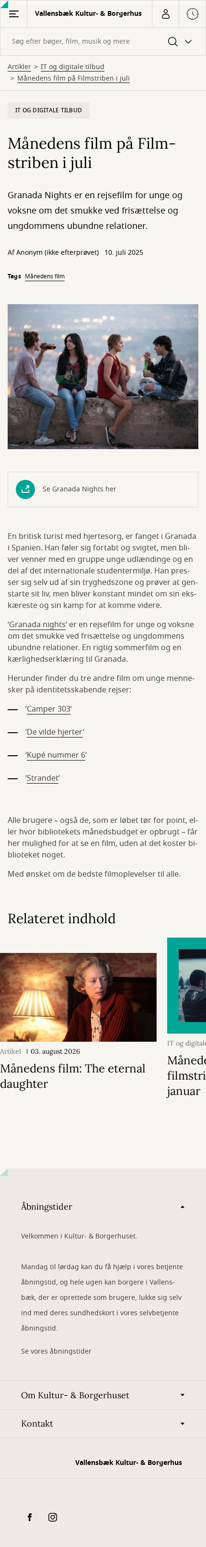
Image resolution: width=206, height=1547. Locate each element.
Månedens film (45, 276)
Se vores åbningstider (56, 1351)
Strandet (42, 778)
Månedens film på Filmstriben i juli (73, 79)
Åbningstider (46, 1206)
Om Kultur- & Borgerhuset (75, 1395)
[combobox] (103, 41)
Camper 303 (48, 709)
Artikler (19, 67)
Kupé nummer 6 (56, 755)
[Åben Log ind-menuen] (165, 13)
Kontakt (37, 1423)
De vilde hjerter (55, 732)
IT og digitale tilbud (72, 67)
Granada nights (37, 625)
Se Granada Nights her (79, 489)
